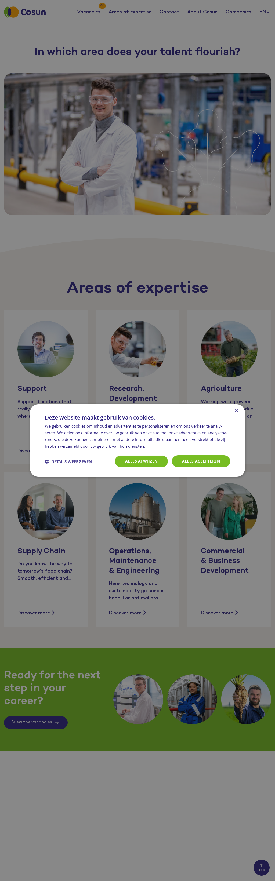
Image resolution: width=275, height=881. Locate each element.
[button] (68, 461)
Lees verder (157, 447)
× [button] (236, 411)
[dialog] (137, 440)
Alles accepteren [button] (201, 461)
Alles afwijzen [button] (141, 461)
